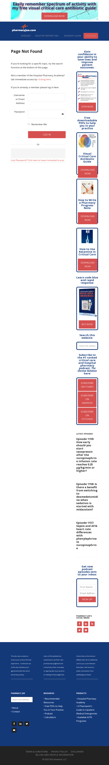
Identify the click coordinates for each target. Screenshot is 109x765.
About (15, 707)
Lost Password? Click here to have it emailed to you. (38, 160)
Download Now (88, 172)
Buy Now (87, 324)
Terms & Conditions (37, 752)
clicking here (44, 79)
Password (19, 111)
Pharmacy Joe (24, 28)
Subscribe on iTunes (87, 385)
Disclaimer (77, 752)
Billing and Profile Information (55, 755)
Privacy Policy (59, 752)
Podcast (49, 713)
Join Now (87, 106)
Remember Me (39, 124)
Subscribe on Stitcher (87, 415)
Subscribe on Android (87, 399)
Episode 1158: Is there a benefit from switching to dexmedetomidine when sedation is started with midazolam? (87, 496)
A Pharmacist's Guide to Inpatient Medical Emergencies (86, 710)
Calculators (50, 717)
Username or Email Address (19, 99)
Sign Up (87, 599)
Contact (16, 711)
